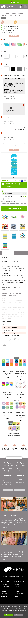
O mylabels (4, 600)
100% (11, 108)
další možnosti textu (21, 129)
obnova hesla (17, 602)
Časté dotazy (4, 593)
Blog (2, 599)
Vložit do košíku (14, 208)
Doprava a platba (18, 584)
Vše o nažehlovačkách (6, 586)
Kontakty (3, 602)
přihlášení (16, 600)
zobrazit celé (4, 527)
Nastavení (18, 614)
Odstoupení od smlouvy (19, 593)
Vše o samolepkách (5, 584)
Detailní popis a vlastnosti (7, 32)
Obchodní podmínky (18, 588)
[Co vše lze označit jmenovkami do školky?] (14, 538)
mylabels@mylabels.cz (9, 576)
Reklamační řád (17, 591)
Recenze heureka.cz (19, 490)
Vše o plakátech (5, 589)
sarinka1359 (23, 465)
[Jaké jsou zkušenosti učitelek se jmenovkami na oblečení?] (14, 504)
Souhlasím (8, 614)
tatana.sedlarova (10, 465)
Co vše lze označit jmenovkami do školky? (13, 548)
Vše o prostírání (5, 588)
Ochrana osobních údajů (19, 589)
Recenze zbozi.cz (8, 490)
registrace (17, 599)
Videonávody (4, 591)
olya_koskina (10, 477)
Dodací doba (17, 586)
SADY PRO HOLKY (19, 10)
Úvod (2, 10)
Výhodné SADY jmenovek (9, 10)
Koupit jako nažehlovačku (9, 201)
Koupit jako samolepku (9, 191)
